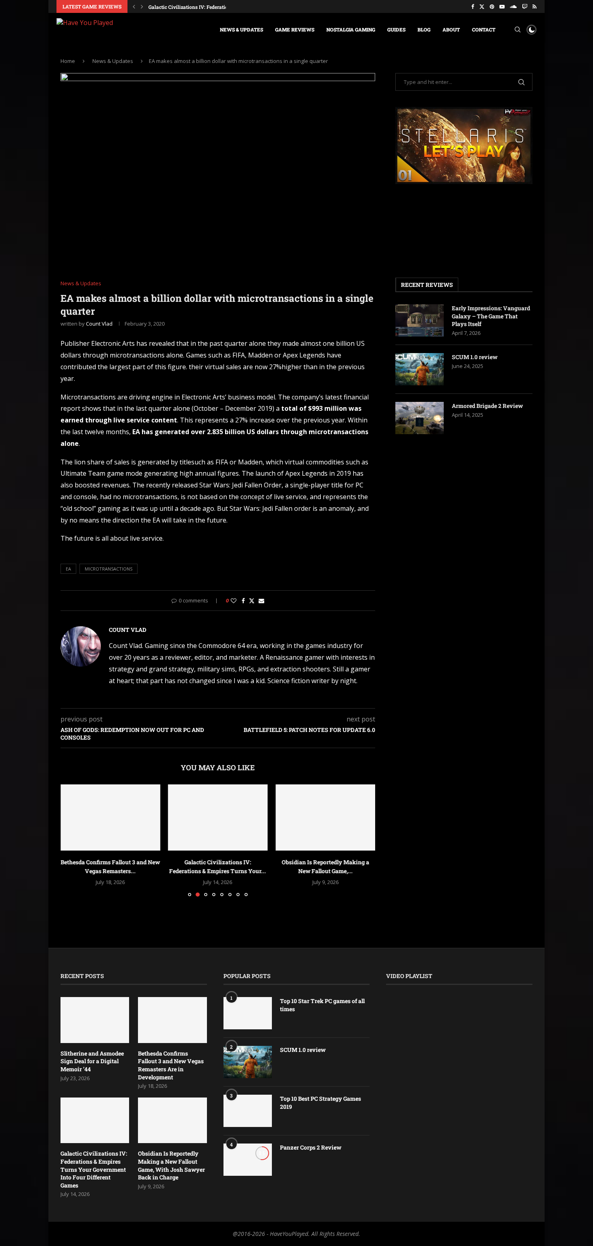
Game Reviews (294, 29)
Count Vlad (99, 323)
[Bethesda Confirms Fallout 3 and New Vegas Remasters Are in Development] (110, 817)
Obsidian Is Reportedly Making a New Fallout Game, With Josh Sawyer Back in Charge (171, 1165)
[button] (134, 6)
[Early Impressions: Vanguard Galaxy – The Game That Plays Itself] (419, 320)
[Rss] (534, 6)
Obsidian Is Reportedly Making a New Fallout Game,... (210, 7)
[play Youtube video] (463, 145)
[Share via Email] (261, 600)
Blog (424, 29)
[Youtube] (502, 6)
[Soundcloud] (513, 6)
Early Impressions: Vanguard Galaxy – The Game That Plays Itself (491, 316)
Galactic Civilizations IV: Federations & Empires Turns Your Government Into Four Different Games (94, 1169)
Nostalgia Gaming (350, 29)
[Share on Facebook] (243, 600)
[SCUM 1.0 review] (419, 369)
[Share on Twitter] (252, 600)
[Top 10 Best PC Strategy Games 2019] (247, 1111)
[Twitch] (524, 6)
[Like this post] (233, 600)
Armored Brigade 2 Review (487, 406)
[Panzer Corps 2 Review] (247, 1160)
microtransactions (108, 569)
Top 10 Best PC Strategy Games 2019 (320, 1102)
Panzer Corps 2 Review (310, 1147)
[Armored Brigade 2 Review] (419, 418)
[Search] (518, 29)
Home (68, 61)
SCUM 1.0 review (474, 357)
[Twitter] (481, 6)
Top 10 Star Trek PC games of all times (322, 1005)
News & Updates (241, 29)
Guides (396, 29)
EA (68, 569)
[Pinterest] (492, 6)
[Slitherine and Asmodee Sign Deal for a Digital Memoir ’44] (95, 1020)
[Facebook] (472, 6)
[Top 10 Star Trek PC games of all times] (247, 1013)
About (451, 29)
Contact (483, 29)
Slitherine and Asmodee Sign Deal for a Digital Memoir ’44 (92, 1061)
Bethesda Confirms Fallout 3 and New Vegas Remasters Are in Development (171, 1065)
